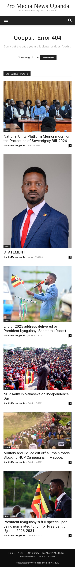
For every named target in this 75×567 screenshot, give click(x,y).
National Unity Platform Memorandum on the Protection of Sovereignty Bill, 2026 (36, 138)
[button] (70, 20)
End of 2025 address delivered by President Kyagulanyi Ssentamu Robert (34, 328)
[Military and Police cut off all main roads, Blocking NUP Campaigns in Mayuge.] (37, 430)
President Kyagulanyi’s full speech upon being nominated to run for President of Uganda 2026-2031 (35, 526)
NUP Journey (33, 552)
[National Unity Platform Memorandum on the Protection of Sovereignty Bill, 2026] (37, 106)
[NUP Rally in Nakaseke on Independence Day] (37, 367)
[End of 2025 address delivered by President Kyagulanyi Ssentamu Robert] (37, 294)
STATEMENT (14, 252)
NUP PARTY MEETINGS (53, 552)
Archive (51, 556)
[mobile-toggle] (6, 20)
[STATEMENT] (37, 201)
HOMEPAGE (48, 57)
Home (12, 552)
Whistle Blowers (27, 556)
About (42, 556)
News (7, 130)
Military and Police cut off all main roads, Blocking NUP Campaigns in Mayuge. (36, 455)
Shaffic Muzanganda (14, 145)
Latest (7, 447)
